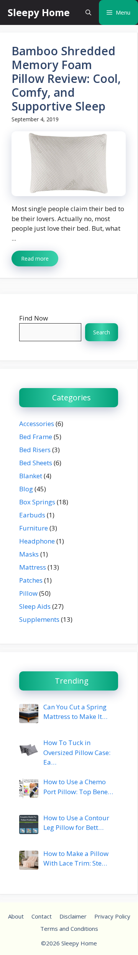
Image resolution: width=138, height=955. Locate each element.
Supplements (39, 619)
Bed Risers (35, 449)
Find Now (33, 318)
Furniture (33, 528)
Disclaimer (73, 916)
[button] (88, 12)
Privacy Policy (112, 916)
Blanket (30, 475)
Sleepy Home (39, 12)
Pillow (28, 593)
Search (101, 332)
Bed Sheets (35, 462)
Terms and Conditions (69, 928)
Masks (29, 554)
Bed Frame (35, 436)
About (16, 916)
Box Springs (37, 501)
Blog (26, 488)
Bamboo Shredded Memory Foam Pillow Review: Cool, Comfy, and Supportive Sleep (66, 78)
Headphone (37, 541)
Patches (31, 580)
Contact (41, 916)
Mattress (32, 567)
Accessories (36, 423)
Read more (35, 258)
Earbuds (32, 515)
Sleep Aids (35, 606)
